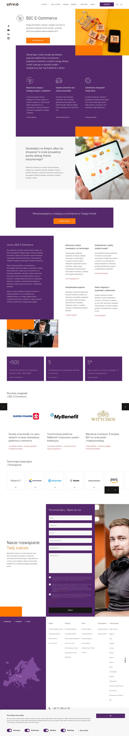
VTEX (110, 638)
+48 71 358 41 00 (61, 708)
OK (111, 716)
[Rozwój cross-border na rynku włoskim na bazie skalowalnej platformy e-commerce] (26, 416)
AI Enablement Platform (70, 634)
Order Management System (71, 648)
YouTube (8, 30)
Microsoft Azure (113, 690)
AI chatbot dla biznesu (87, 634)
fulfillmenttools (113, 681)
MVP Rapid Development (71, 629)
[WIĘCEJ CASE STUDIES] (15, 480)
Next (125, 406)
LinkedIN (8, 34)
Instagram (8, 38)
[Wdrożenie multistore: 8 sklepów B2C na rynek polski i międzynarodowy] (103, 416)
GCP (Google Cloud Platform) (116, 695)
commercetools (113, 672)
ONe (110, 700)
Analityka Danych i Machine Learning (88, 650)
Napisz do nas (65, 221)
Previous (3, 406)
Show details (84, 730)
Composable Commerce (54, 634)
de (121, 4)
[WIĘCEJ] (55, 480)
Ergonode (111, 676)
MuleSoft (111, 653)
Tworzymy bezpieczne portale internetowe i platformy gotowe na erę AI (56, 629)
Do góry (125, 659)
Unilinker (111, 648)
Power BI (111, 657)
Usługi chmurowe (102, 634)
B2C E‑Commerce (53, 643)
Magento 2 (111, 634)
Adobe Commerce (113, 629)
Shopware (111, 643)
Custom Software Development (72, 638)
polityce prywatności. (62, 591)
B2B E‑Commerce (53, 638)
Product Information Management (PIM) (69, 644)
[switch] (27, 730)
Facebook (8, 26)
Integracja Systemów (103, 629)
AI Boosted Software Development (86, 629)
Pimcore (111, 662)
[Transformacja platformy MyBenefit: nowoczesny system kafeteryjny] (64, 416)
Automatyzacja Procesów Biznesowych (70, 655)
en (117, 4)
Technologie (114, 623)
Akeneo (111, 667)
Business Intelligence (87, 638)
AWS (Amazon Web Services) (116, 686)
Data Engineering (86, 643)
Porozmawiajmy (38, 40)
